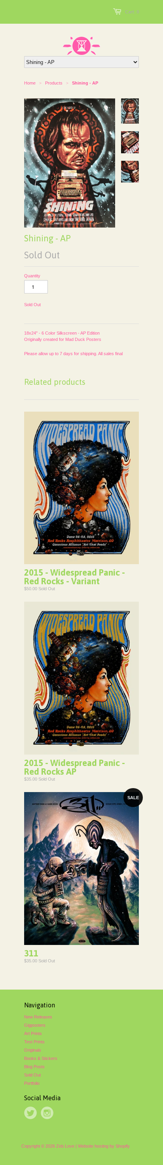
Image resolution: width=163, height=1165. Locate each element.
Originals (32, 1050)
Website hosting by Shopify (104, 1146)
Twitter (30, 1113)
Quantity (32, 275)
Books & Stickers (40, 1058)
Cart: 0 (132, 12)
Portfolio (32, 1083)
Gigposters (34, 1025)
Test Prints (34, 1041)
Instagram (47, 1113)
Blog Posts (34, 1066)
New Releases (38, 1016)
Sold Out (32, 1075)
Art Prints (33, 1033)
